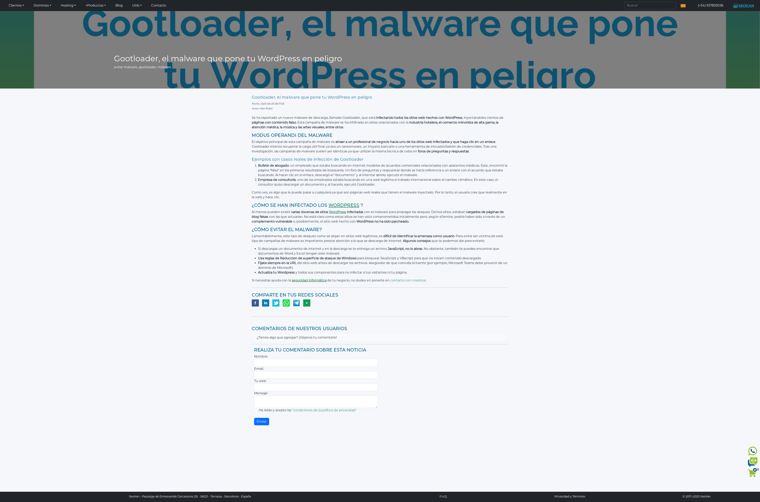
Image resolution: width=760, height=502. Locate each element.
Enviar (262, 421)
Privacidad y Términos (570, 496)
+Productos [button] (94, 5)
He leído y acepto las (307, 410)
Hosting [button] (67, 5)
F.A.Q (443, 496)
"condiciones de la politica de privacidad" (324, 410)
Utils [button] (135, 5)
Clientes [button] (15, 5)
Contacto (158, 5)
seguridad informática (309, 280)
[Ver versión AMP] (306, 303)
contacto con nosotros (408, 280)
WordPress (344, 205)
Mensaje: (261, 393)
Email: (259, 369)
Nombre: (261, 356)
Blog (119, 5)
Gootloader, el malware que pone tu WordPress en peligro (312, 97)
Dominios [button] (41, 5)
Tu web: (260, 381)
